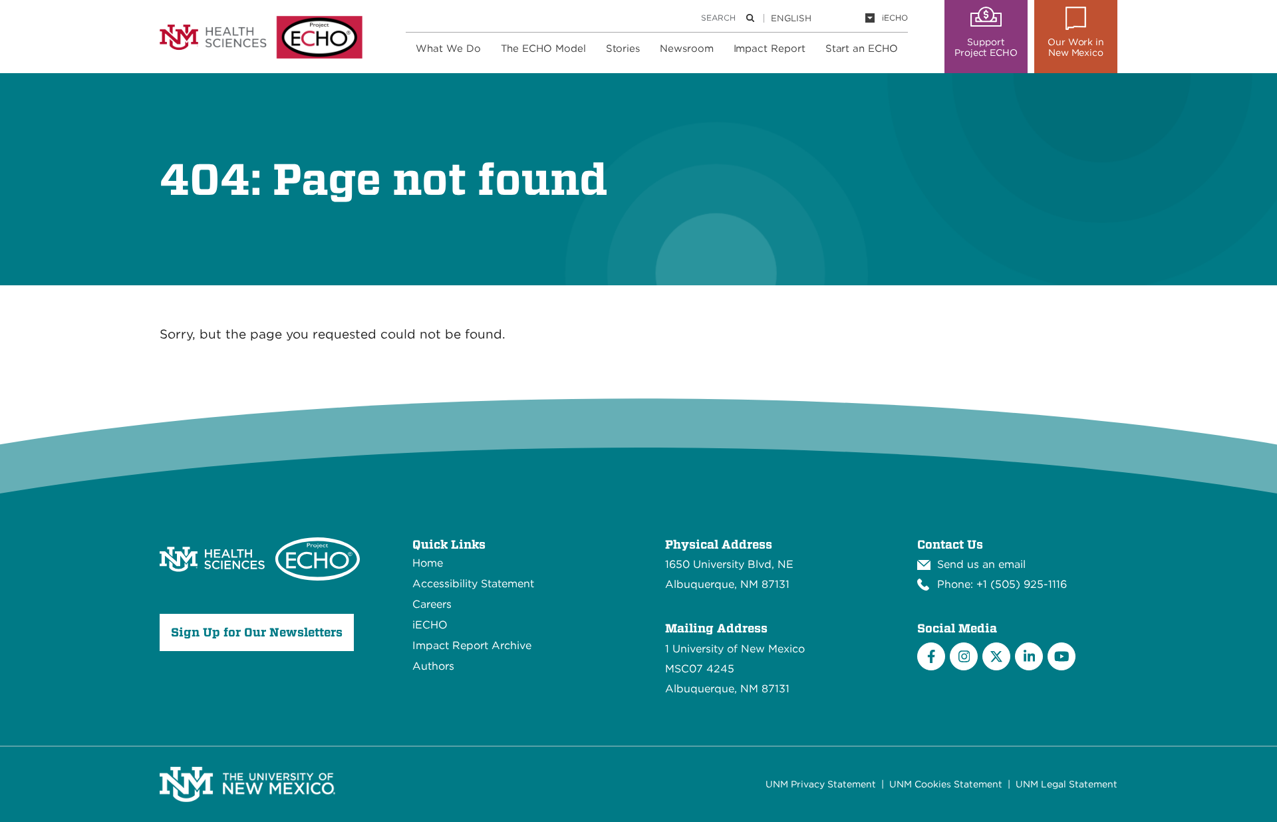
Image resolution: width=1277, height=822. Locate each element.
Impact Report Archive (471, 645)
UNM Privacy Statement (821, 784)
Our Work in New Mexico (1076, 47)
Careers (432, 604)
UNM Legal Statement (1066, 784)
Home (427, 563)
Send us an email (981, 564)
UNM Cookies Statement (945, 784)
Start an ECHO (861, 49)
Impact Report (769, 49)
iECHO (895, 18)
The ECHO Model (543, 49)
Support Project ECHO (986, 47)
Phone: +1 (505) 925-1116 (1002, 584)
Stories (623, 49)
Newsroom (686, 49)
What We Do (448, 49)
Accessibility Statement (473, 583)
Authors (433, 666)
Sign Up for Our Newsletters (257, 632)
